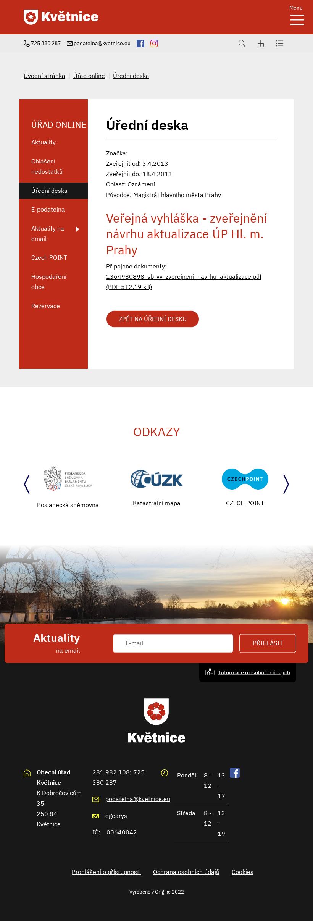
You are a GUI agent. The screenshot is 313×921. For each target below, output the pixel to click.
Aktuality (43, 142)
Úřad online (89, 75)
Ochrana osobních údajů (186, 872)
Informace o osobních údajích (254, 672)
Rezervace (45, 306)
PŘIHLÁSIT (268, 643)
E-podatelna (48, 209)
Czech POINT (49, 257)
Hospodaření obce (48, 282)
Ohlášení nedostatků (47, 166)
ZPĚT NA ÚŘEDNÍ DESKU (153, 319)
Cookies (242, 872)
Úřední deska (131, 75)
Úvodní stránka (44, 75)
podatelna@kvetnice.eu (137, 799)
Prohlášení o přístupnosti (106, 872)
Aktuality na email (47, 233)
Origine (163, 891)
